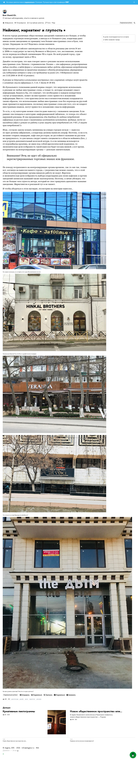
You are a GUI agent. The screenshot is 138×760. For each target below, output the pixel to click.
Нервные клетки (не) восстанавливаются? (82, 741)
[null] (24, 695)
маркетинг (32, 699)
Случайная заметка (36, 23)
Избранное (8, 23)
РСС (37, 748)
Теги (49, 23)
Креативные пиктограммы (19, 711)
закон (26, 699)
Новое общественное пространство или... (96, 711)
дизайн (22, 699)
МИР (67, 2)
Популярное (21, 23)
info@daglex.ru (28, 748)
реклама (38, 699)
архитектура (14, 699)
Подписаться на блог (10, 695)
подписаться (29, 2)
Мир (53, 23)
